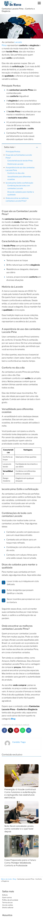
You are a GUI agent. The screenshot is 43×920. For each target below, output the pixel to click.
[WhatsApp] (22, 730)
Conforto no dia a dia (15, 173)
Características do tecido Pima (20, 161)
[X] (10, 730)
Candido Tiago (19, 742)
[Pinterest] (16, 730)
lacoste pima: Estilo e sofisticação (19, 183)
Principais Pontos (13, 152)
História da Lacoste (15, 164)
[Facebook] (4, 730)
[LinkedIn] (28, 730)
